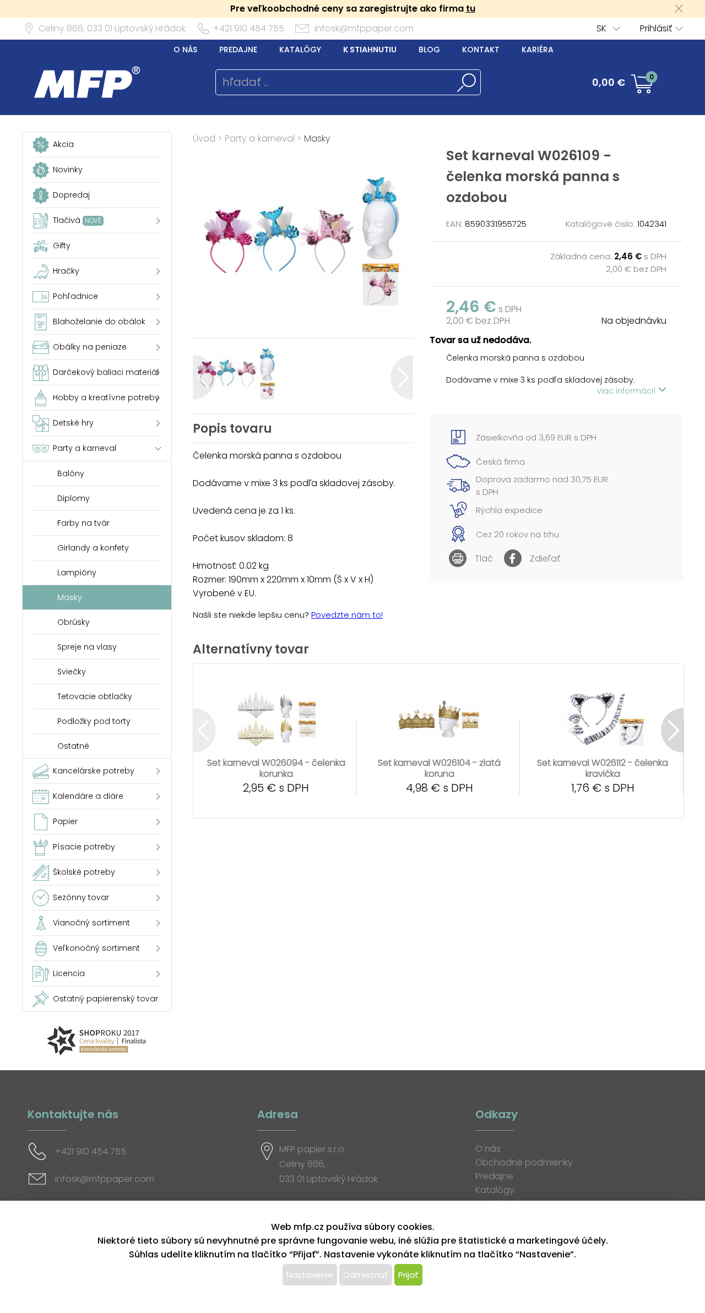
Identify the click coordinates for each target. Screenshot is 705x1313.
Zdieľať (545, 558)
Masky (317, 138)
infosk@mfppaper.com (364, 28)
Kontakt (481, 49)
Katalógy (300, 49)
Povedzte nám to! (347, 614)
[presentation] (204, 377)
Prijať (408, 1275)
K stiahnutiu (370, 49)
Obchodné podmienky (524, 1162)
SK (601, 28)
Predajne (238, 49)
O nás (185, 49)
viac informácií (627, 390)
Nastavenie (309, 1275)
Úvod (204, 138)
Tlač (484, 558)
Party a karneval (260, 138)
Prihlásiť (656, 28)
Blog (429, 49)
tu (470, 8)
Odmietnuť (365, 1275)
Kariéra (538, 49)
